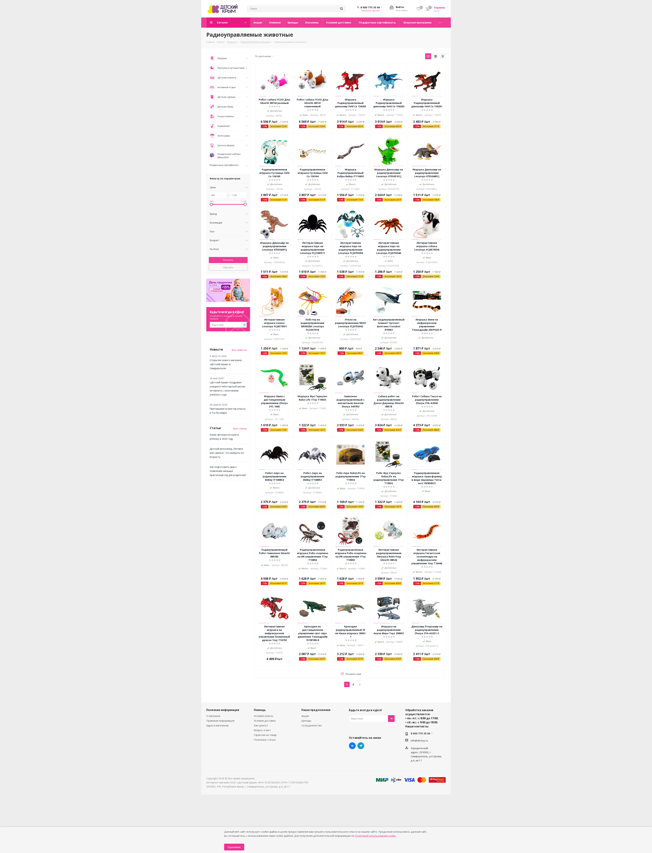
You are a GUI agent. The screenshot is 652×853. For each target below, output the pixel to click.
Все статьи (240, 428)
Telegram (360, 745)
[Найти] (341, 8)
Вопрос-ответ (262, 730)
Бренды (306, 720)
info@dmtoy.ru (419, 740)
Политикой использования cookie (375, 835)
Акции (305, 716)
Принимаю (234, 847)
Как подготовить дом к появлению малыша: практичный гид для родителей (228, 471)
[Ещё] (440, 22)
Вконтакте (352, 745)
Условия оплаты (263, 716)
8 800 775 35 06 (370, 7)
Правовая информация (220, 720)
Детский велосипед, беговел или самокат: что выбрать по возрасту (227, 452)
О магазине (213, 716)
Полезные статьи (265, 739)
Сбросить (228, 267)
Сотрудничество (311, 725)
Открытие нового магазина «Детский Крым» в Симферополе (226, 364)
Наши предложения (315, 710)
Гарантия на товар (265, 735)
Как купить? (261, 725)
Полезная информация (222, 710)
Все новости (239, 350)
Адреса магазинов (217, 725)
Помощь (260, 710)
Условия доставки (265, 720)
